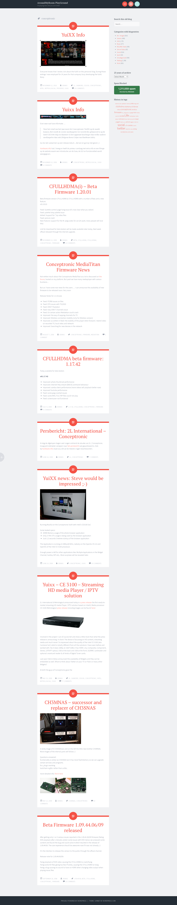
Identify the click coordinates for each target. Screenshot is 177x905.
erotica (134, 109)
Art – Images (120, 36)
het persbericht (73, 446)
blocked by (128, 90)
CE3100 (86, 85)
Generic (119, 38)
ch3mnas (72, 801)
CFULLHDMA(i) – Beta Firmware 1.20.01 (73, 189)
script (124, 122)
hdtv (135, 112)
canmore (79, 85)
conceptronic (95, 85)
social (121, 125)
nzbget (136, 119)
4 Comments (47, 165)
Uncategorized (121, 58)
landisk (122, 116)
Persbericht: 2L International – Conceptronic (73, 433)
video (131, 129)
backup (129, 103)
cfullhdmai (91, 240)
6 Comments (47, 410)
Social (119, 52)
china (118, 110)
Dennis (65, 85)
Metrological (50, 88)
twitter (121, 128)
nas (129, 119)
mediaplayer (132, 116)
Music (118, 44)
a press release (86, 602)
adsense (117, 103)
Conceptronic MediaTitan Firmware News (73, 267)
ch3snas (135, 106)
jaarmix (117, 116)
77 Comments (67, 681)
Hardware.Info (45, 148)
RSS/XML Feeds (121, 47)
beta (75, 240)
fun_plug (124, 112)
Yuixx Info (73, 109)
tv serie (134, 125)
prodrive (60, 88)
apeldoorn (124, 103)
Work (118, 63)
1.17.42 (70, 407)
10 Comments (79, 88)
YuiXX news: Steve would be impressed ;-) (73, 481)
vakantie (128, 129)
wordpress (124, 132)
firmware (56, 243)
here (93, 608)
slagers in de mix (134, 122)
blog (135, 103)
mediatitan (95, 335)
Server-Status (121, 49)
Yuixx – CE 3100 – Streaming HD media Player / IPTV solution (73, 590)
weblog (135, 129)
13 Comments (70, 243)
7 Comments (93, 457)
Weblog (119, 60)
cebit (137, 103)
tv (125, 125)
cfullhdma (82, 240)
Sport (118, 55)
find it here (59, 773)
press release (62, 608)
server (128, 122)
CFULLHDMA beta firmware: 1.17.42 (73, 361)
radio (121, 122)
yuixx (67, 88)
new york (132, 119)
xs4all (128, 132)
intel (42, 88)
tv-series (129, 125)
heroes (138, 112)
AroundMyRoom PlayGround (52, 2)
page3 (118, 122)
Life (118, 41)
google (131, 112)
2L (74, 85)
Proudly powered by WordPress (74, 901)
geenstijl (128, 112)
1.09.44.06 (77, 879)
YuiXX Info (73, 35)
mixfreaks (121, 119)
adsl (120, 103)
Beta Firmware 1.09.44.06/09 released (73, 827)
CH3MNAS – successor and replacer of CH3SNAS (73, 705)
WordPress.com (109, 901)
